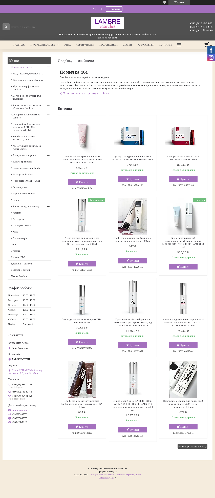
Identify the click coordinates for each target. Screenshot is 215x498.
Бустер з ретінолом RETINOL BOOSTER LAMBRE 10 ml (183, 158)
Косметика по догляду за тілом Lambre (27, 147)
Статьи (127, 44)
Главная (19, 44)
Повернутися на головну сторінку (86, 93)
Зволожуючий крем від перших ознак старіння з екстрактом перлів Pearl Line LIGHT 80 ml (82, 159)
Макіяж (17, 212)
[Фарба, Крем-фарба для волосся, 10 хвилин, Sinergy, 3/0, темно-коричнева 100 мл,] (183, 379)
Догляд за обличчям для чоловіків (27, 97)
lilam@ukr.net (19, 410)
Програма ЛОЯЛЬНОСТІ (26, 180)
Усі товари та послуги (191, 446)
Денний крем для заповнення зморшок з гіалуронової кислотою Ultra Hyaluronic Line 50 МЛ (82, 240)
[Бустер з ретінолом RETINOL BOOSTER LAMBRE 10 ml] (183, 134)
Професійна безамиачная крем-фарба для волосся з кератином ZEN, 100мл (82, 403)
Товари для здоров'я (24, 155)
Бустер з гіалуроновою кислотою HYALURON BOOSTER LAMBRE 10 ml (132, 158)
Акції (15, 231)
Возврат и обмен (20, 269)
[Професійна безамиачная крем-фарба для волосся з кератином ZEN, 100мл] (82, 379)
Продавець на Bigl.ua (107, 471)
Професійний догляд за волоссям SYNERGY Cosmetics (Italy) (26, 127)
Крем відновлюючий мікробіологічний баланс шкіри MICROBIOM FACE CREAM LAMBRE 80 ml (183, 242)
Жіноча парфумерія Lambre (28, 79)
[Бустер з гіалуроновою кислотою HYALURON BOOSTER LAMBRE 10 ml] (133, 134)
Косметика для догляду (26, 206)
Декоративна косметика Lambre (26, 116)
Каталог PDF (18, 257)
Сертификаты (85, 44)
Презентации (108, 44)
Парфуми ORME (22, 225)
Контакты (166, 44)
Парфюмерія (20, 238)
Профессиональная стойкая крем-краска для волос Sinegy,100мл (132, 239)
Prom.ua (123, 468)
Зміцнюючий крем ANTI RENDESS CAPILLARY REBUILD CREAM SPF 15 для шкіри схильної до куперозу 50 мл (133, 405)
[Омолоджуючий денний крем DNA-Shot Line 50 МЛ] (82, 297)
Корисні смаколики (24, 193)
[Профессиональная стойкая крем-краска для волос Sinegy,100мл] (133, 216)
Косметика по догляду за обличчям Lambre (27, 106)
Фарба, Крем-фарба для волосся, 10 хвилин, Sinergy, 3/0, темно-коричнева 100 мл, (183, 403)
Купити (83, 182)
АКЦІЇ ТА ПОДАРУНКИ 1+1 (28, 73)
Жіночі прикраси (22, 161)
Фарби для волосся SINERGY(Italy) (24, 138)
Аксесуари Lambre (23, 174)
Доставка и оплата (21, 263)
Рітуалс (17, 199)
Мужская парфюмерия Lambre (26, 88)
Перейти (114, 9)
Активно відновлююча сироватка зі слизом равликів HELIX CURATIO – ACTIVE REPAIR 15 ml (183, 322)
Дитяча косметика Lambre (27, 168)
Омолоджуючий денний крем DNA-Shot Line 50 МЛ (82, 321)
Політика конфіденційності (128, 474)
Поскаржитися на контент (102, 474)
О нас (67, 44)
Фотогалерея (145, 44)
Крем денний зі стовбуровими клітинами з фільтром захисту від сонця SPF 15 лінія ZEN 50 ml (133, 322)
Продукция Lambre (42, 44)
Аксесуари (19, 219)
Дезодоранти (20, 187)
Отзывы (15, 250)
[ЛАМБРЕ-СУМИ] (107, 23)
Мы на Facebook (20, 276)
